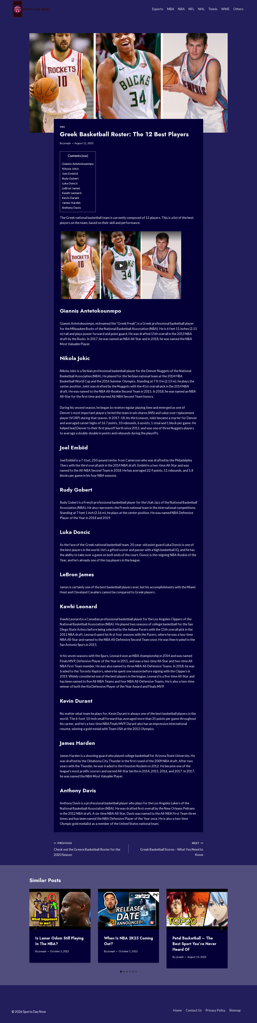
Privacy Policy (215, 1010)
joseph (67, 143)
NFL (191, 9)
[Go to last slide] (36, 928)
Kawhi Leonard (71, 193)
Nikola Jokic (70, 168)
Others (238, 9)
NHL (201, 9)
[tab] (121, 972)
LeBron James (71, 188)
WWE (225, 9)
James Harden (71, 202)
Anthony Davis (71, 207)
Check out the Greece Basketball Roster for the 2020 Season (87, 849)
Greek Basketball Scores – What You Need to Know (171, 849)
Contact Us (194, 1010)
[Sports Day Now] (30, 9)
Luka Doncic (70, 183)
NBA (181, 9)
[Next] (221, 928)
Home (177, 1010)
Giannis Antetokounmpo (78, 163)
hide (84, 156)
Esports (157, 9)
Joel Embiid (70, 173)
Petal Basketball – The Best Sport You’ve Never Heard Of (194, 943)
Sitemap (235, 1010)
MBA (170, 9)
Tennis (212, 9)
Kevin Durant (70, 197)
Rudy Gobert (70, 178)
